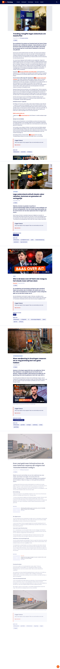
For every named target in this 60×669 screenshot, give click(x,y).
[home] (7, 2)
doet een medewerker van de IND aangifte (28, 71)
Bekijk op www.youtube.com (18, 113)
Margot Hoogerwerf (25, 469)
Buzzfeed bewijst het (25, 115)
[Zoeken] (57, 2)
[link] (18, 145)
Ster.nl (33, 154)
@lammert (33, 134)
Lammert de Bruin (24, 38)
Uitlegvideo (15, 283)
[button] (15, 40)
